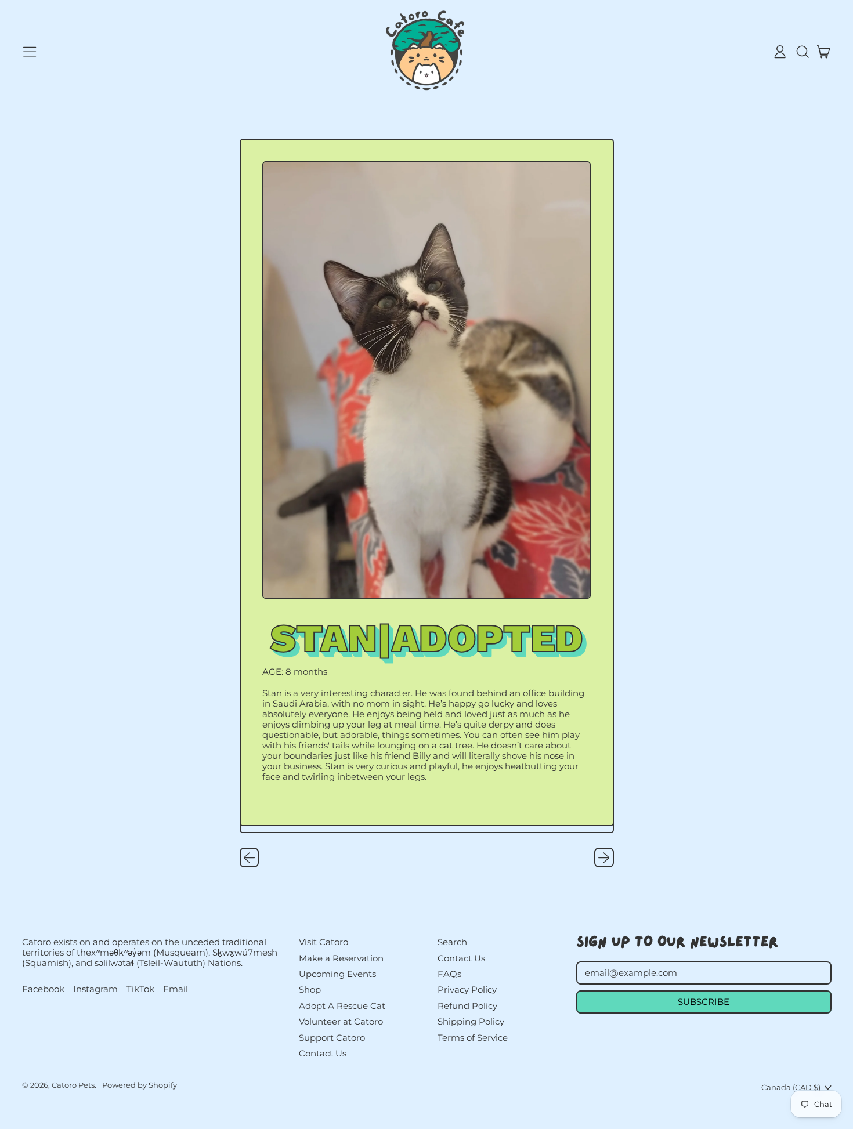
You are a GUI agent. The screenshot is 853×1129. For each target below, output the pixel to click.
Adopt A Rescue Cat (342, 1005)
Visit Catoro (323, 941)
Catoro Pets (73, 1085)
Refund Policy (467, 1005)
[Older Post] (249, 857)
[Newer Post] (604, 857)
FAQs (449, 973)
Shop (310, 989)
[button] (801, 51)
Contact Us (322, 1053)
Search (452, 941)
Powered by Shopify (139, 1085)
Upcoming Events (337, 973)
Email (175, 989)
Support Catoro (332, 1037)
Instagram (95, 989)
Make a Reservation (341, 958)
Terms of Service (473, 1037)
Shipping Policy (471, 1021)
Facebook (43, 989)
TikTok (140, 989)
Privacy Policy (467, 989)
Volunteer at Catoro (341, 1021)
